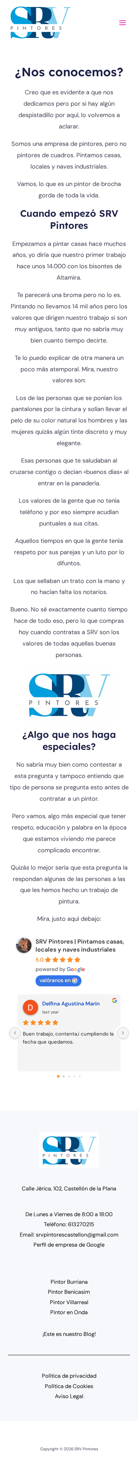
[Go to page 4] (79, 1076)
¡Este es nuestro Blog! (69, 1334)
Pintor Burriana (69, 1281)
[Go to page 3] (74, 1076)
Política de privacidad (69, 1375)
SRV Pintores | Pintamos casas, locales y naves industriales (80, 946)
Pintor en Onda (69, 1312)
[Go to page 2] (69, 1076)
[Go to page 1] (64, 1076)
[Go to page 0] (58, 1076)
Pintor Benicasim (69, 1291)
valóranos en (55, 980)
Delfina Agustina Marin (71, 1003)
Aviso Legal (69, 1396)
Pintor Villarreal (69, 1302)
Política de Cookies (69, 1386)
